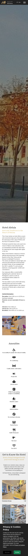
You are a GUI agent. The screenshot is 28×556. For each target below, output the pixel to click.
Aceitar (17, 552)
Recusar (7, 552)
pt (17, 2)
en (19, 2)
